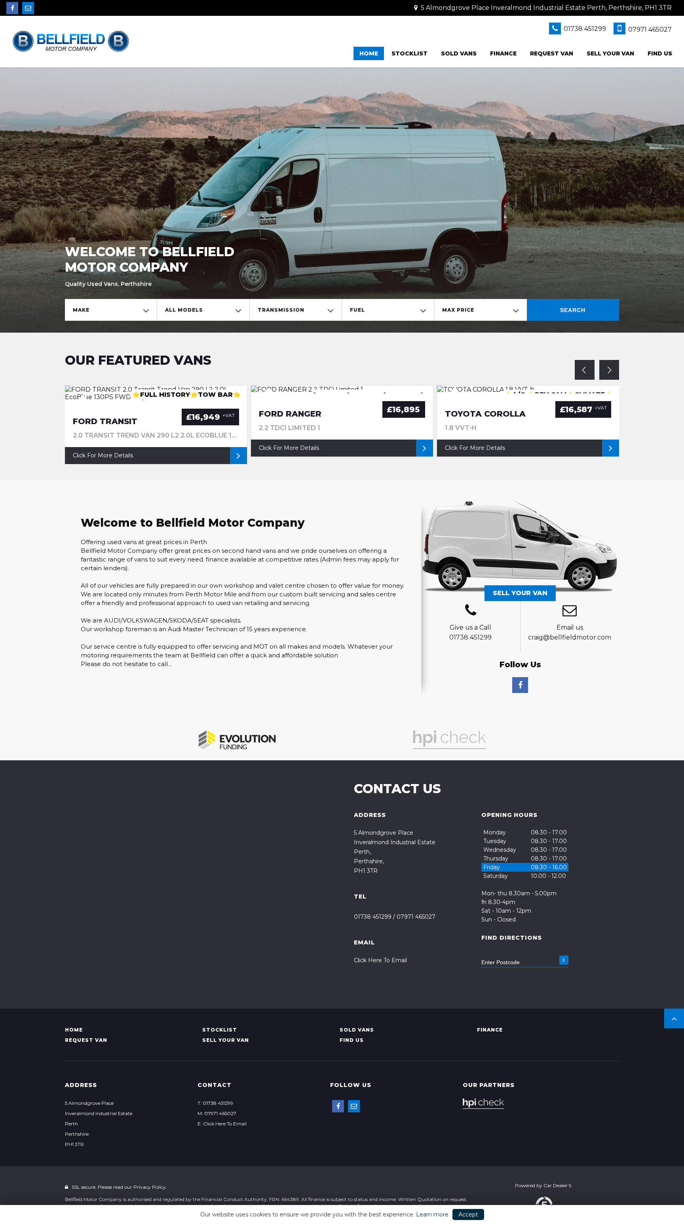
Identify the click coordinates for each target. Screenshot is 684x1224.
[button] (674, 1018)
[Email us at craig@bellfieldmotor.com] (28, 8)
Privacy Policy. (150, 1187)
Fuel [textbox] (357, 310)
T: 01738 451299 (215, 1103)
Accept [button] (468, 1214)
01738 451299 (584, 28)
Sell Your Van (520, 593)
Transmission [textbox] (281, 310)
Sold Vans (459, 53)
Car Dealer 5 (557, 1185)
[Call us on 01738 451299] (470, 611)
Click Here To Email (380, 960)
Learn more (432, 1214)
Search (572, 310)
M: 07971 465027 (217, 1113)
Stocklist (409, 53)
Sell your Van (610, 53)
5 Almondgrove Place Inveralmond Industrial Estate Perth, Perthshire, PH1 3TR (545, 7)
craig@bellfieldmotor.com (569, 637)
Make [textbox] (81, 310)
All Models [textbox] (184, 310)
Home (368, 53)
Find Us (660, 53)
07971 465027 (649, 29)
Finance (503, 53)
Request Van (551, 53)
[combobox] (111, 310)
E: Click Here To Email (222, 1124)
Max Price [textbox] (458, 310)
